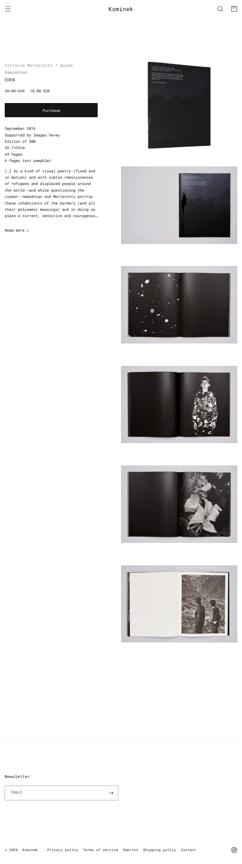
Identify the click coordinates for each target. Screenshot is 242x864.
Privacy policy (62, 849)
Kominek (30, 849)
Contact (188, 849)
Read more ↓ (17, 230)
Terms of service (100, 849)
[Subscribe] (111, 792)
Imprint (130, 849)
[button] (8, 9)
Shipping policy (159, 849)
